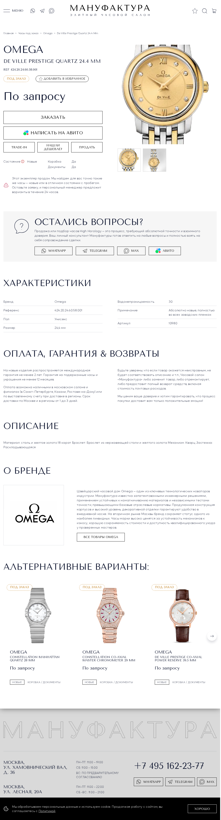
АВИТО (168, 251)
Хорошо (202, 809)
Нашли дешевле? (53, 147)
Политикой (47, 810)
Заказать (53, 117)
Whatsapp (57, 251)
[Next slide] (212, 636)
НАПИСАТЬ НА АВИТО (57, 132)
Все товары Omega (101, 537)
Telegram (98, 251)
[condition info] (22, 161)
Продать (87, 147)
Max (135, 251)
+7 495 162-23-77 (169, 766)
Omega (60, 301)
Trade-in (19, 147)
